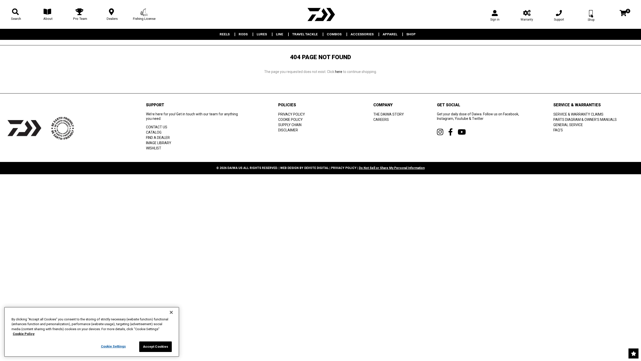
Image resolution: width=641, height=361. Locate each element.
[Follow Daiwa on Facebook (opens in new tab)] (450, 132)
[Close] (171, 312)
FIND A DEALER (158, 138)
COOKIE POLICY (290, 120)
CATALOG (154, 132)
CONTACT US (156, 127)
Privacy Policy (344, 168)
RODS (243, 34)
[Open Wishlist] (633, 353)
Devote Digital (316, 168)
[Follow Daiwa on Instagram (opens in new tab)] (440, 132)
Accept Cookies (155, 346)
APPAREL (390, 34)
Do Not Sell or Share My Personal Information (392, 168)
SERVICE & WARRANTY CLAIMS (578, 114)
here (338, 72)
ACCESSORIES (362, 34)
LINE (279, 34)
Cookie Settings (113, 346)
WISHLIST (153, 148)
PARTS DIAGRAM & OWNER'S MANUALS (585, 120)
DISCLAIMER (288, 130)
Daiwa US (234, 168)
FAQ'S (558, 130)
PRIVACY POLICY (291, 114)
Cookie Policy (24, 334)
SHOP (411, 34)
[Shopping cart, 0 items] (623, 13)
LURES (262, 34)
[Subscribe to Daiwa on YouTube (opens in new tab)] (462, 132)
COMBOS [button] (334, 34)
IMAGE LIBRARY (158, 143)
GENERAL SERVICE (568, 125)
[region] (91, 332)
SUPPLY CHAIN (289, 125)
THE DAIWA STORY (388, 114)
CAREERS (381, 120)
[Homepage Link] (320, 14)
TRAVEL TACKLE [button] (305, 34)
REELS (225, 34)
